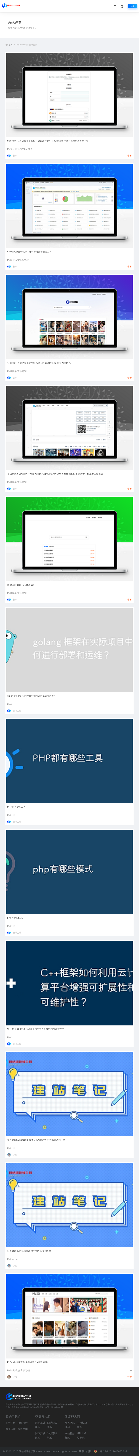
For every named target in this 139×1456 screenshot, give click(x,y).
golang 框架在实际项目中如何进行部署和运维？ (31, 695)
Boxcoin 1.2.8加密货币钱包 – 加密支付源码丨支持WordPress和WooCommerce (47, 140)
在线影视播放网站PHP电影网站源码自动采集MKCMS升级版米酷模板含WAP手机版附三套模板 (55, 473)
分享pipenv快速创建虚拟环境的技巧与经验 (29, 1250)
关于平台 (10, 1422)
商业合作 (10, 1428)
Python (14, 1259)
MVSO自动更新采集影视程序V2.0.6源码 (27, 1361)
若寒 (15, 155)
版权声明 (23, 1428)
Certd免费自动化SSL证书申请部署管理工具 (29, 251)
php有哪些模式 (15, 917)
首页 (10, 45)
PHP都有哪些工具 (16, 806)
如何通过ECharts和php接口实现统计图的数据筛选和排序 (36, 1139)
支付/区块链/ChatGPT (21, 149)
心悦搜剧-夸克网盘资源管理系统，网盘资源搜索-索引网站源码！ (40, 362)
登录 (132, 6)
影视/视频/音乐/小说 (20, 1370)
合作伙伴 (23, 1422)
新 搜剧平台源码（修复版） (21, 584)
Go (11, 704)
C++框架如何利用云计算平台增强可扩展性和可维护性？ (35, 1028)
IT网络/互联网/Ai (18, 371)
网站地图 (86, 1451)
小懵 (15, 1376)
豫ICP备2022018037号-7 (113, 1451)
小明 (15, 1154)
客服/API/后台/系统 (19, 260)
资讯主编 (17, 710)
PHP (12, 815)
